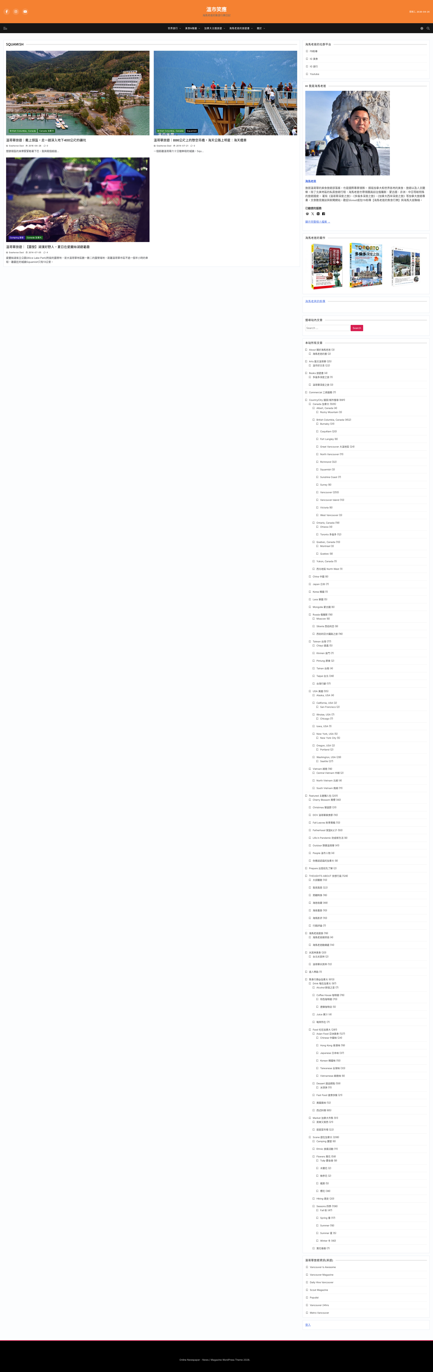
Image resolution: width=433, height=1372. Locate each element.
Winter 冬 (325, 1240)
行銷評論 (317, 925)
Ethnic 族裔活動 (324, 1148)
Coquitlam (325, 431)
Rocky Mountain (329, 412)
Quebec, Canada (325, 542)
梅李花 (323, 1175)
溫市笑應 (216, 9)
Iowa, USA (322, 726)
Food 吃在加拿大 (322, 1029)
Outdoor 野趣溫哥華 (323, 845)
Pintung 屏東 (323, 660)
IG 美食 (314, 58)
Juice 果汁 (322, 1014)
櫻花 (322, 1191)
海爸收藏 (317, 902)
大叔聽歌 (317, 879)
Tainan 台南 (322, 668)
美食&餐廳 (191, 28)
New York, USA (325, 733)
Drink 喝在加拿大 (322, 983)
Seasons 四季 (323, 1206)
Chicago (324, 718)
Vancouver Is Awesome (323, 1267)
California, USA (324, 702)
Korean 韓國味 (328, 1060)
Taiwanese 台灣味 (330, 1068)
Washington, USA (326, 757)
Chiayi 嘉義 (322, 645)
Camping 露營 (17, 237)
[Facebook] (6, 11)
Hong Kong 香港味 (330, 1045)
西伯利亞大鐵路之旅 (327, 633)
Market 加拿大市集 (323, 1117)
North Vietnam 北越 (327, 780)
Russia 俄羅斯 (320, 614)
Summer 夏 (326, 1233)
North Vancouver (329, 454)
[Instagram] (16, 11)
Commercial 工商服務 (320, 392)
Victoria (324, 507)
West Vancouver (329, 515)
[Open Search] (428, 28)
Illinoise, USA (323, 714)
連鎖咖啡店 (326, 1006)
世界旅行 (173, 28)
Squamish (192, 131)
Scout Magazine (319, 1289)
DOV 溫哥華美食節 (323, 815)
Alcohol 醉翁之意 (325, 987)
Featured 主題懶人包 (320, 795)
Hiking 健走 (322, 1198)
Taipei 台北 (322, 675)
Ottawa (324, 526)
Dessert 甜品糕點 (325, 1083)
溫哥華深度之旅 (321, 384)
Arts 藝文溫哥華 (317, 361)
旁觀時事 (317, 895)
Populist (314, 1297)
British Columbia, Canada (23, 131)
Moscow (321, 618)
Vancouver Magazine (321, 1274)
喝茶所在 (321, 1022)
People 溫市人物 (322, 853)
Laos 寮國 (318, 599)
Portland (324, 749)
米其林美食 (315, 952)
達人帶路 (313, 971)
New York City (328, 737)
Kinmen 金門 (323, 653)
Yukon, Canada (324, 561)
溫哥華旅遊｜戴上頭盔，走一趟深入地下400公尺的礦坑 (46, 140)
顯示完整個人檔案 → (317, 221)
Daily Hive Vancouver (321, 1282)
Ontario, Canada (325, 522)
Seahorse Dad (16, 145)
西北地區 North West (327, 568)
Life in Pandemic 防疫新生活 (328, 837)
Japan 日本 (319, 584)
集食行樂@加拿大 (318, 979)
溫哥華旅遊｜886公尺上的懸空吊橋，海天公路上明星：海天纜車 (200, 140)
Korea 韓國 (318, 591)
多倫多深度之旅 (321, 377)
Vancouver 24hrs (319, 1305)
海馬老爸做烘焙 (321, 937)
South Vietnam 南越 (327, 788)
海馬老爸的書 (320, 353)
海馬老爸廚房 (316, 933)
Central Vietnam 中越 (328, 772)
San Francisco (328, 706)
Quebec (324, 553)
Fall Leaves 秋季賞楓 (324, 822)
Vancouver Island (329, 499)
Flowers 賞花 (323, 1156)
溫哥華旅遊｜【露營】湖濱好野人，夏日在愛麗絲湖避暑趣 (48, 247)
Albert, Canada (324, 408)
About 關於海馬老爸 (320, 349)
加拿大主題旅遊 (213, 28)
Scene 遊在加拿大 (322, 1137)
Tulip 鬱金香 (326, 1160)
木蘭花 (323, 1168)
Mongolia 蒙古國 (322, 606)
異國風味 (321, 1102)
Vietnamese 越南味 (330, 1075)
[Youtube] (25, 11)
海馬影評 (317, 918)
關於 (259, 28)
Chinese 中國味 (328, 1037)
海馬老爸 (310, 181)
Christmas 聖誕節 (322, 807)
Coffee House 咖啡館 (327, 995)
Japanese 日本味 (329, 1052)
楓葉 (322, 1183)
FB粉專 (313, 51)
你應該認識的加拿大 (323, 860)
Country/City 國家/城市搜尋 (324, 399)
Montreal (325, 546)
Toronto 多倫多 (328, 534)
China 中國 (318, 576)
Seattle (324, 761)
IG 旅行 (314, 66)
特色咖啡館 (326, 999)
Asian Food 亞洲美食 (327, 1033)
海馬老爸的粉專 (315, 301)
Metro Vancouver (319, 1312)
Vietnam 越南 (320, 768)
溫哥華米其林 (320, 964)
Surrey (323, 484)
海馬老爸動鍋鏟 (321, 944)
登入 (308, 1324)
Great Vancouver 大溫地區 (334, 446)
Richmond (325, 461)
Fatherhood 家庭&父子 (325, 830)
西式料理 (321, 1110)
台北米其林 (319, 956)
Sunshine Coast (328, 477)
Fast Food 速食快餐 (326, 1095)
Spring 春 (325, 1217)
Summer (324, 1225)
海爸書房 (317, 910)
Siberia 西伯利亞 (325, 626)
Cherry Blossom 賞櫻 (324, 799)
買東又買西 (322, 1122)
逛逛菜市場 (322, 1129)
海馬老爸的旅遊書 (239, 28)
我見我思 (317, 887)
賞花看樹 (321, 1248)
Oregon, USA (323, 745)
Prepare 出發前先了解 (321, 868)
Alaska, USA (323, 695)
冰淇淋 (323, 1087)
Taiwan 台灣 (319, 641)
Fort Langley (327, 439)
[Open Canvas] (5, 28)
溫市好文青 (319, 365)
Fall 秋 (323, 1210)
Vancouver (326, 492)
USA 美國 (318, 691)
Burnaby (324, 423)
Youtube (314, 74)
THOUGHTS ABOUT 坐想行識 (325, 875)
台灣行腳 (321, 683)
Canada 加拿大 (46, 131)
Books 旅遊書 (316, 373)
